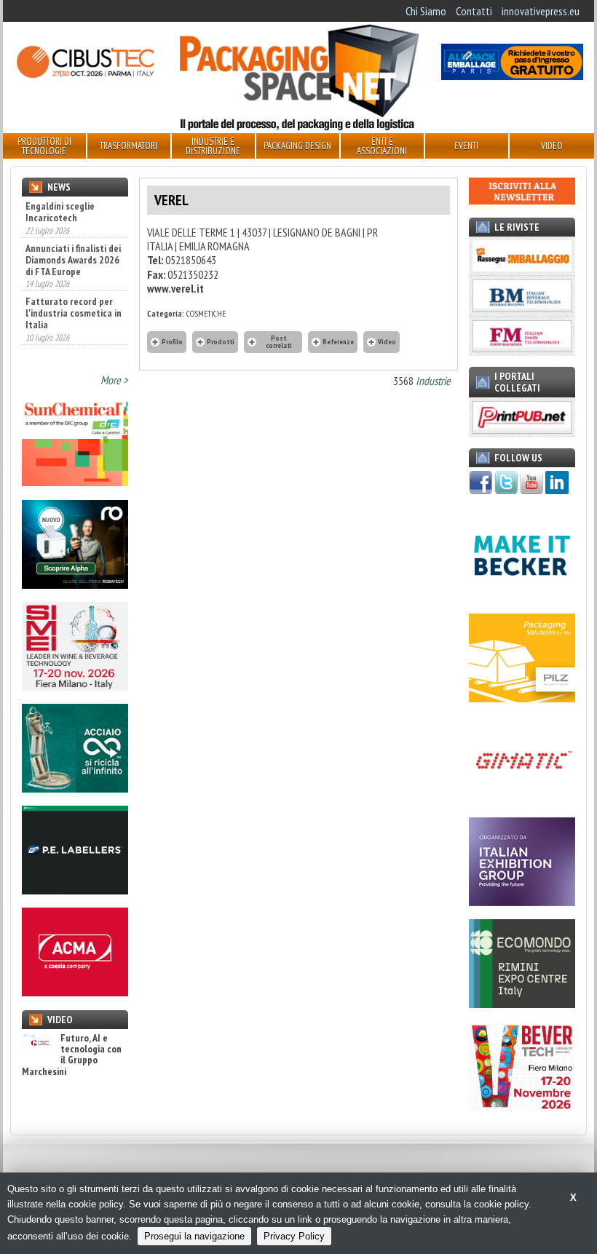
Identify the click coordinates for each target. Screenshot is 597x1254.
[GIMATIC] (522, 800)
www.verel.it (175, 288)
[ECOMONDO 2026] (522, 1003)
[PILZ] (522, 698)
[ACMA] (75, 992)
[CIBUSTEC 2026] (85, 75)
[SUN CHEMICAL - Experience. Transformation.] (75, 482)
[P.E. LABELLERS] (75, 890)
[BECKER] (522, 595)
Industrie (433, 380)
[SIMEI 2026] (75, 686)
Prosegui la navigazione (194, 1236)
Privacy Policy (294, 1236)
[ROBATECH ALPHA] (75, 584)
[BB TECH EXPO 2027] (522, 901)
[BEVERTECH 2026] (522, 1106)
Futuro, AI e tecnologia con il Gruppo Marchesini (72, 1055)
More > (114, 380)
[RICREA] (75, 788)
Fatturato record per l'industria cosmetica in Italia (73, 312)
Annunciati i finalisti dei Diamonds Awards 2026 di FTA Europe (73, 259)
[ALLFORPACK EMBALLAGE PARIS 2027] (512, 75)
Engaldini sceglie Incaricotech (60, 211)
